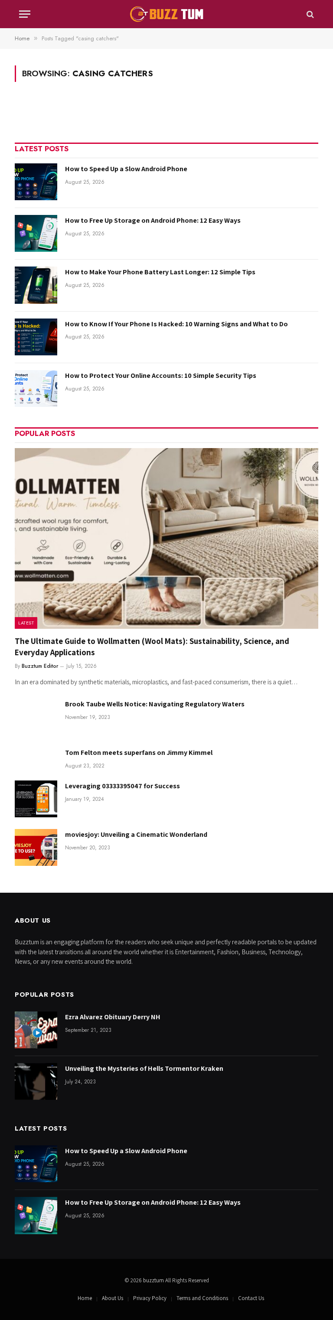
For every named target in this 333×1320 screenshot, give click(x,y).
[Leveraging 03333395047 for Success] (36, 798)
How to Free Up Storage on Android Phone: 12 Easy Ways (153, 220)
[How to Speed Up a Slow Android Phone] (36, 181)
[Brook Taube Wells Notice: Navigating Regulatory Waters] (36, 717)
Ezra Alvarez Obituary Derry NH (112, 1016)
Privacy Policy (149, 1298)
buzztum (154, 1280)
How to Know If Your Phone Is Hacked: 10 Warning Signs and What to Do (176, 323)
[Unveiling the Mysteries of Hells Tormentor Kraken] (36, 1081)
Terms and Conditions (202, 1298)
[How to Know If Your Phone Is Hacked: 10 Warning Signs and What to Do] (36, 337)
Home (85, 1298)
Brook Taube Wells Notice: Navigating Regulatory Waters (155, 704)
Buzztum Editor (40, 666)
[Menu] (24, 14)
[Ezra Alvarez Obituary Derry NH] (36, 1029)
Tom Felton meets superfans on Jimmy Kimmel (138, 752)
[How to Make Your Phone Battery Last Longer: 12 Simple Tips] (36, 285)
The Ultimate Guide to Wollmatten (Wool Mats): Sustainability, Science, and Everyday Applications (152, 646)
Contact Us (251, 1298)
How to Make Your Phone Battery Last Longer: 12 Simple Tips (160, 271)
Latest (26, 622)
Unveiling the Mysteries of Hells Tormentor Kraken (144, 1068)
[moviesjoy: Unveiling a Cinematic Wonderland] (36, 847)
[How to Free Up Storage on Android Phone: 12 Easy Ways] (36, 233)
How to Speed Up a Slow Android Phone (126, 168)
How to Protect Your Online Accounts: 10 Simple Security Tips (160, 375)
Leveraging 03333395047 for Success (122, 785)
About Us (112, 1298)
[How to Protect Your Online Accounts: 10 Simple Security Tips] (36, 388)
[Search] (309, 14)
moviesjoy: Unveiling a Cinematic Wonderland (136, 834)
